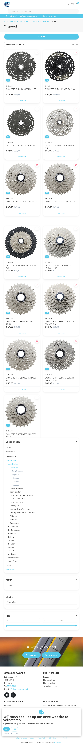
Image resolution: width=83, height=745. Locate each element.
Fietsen (9, 447)
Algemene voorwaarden (25, 738)
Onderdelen (11, 460)
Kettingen (14, 506)
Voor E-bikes (13, 561)
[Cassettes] (76, 468)
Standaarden (14, 558)
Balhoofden (13, 527)
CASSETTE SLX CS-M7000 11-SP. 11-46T (21, 266)
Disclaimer (53, 738)
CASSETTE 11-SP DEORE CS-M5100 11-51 (60, 146)
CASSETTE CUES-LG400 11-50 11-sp (21, 145)
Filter (42, 37)
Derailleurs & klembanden (21, 495)
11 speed (15, 481)
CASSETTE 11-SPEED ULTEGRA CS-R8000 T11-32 (60, 323)
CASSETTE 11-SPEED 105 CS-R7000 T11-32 (21, 379)
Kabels (11, 537)
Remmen (12, 533)
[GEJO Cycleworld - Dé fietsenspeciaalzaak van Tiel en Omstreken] (7, 4)
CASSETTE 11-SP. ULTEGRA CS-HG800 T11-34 (58, 266)
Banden (11, 544)
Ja (6, 729)
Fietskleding (11, 456)
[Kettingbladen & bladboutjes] (76, 513)
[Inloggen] (68, 4)
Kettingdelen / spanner (20, 509)
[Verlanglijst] (73, 4)
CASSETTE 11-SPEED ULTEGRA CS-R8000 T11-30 (60, 379)
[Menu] (5, 11)
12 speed (15, 485)
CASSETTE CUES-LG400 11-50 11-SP (21, 89)
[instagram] (13, 695)
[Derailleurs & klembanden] (76, 495)
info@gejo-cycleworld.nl (19, 689)
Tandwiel (14, 520)
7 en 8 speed (17, 471)
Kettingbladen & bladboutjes (22, 513)
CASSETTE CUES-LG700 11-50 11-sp (60, 89)
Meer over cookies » (12, 733)
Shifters (13, 516)
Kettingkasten (14, 530)
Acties (8, 565)
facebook (32, 655)
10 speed (15, 478)
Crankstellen (15, 492)
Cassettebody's (16, 488)
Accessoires (10, 452)
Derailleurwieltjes (17, 499)
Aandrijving (13, 464)
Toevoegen (22, 100)
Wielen (11, 547)
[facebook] (6, 695)
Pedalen (12, 554)
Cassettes (14, 468)
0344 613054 (12, 686)
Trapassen (14, 523)
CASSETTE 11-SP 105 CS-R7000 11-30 (60, 202)
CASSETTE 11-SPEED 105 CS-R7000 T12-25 (21, 435)
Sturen (11, 540)
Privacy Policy (41, 738)
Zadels (11, 551)
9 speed (15, 475)
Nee (14, 729)
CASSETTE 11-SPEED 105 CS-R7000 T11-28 (21, 323)
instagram (52, 655)
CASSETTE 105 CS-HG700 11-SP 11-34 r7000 (21, 203)
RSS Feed (63, 738)
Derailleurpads (16, 502)
